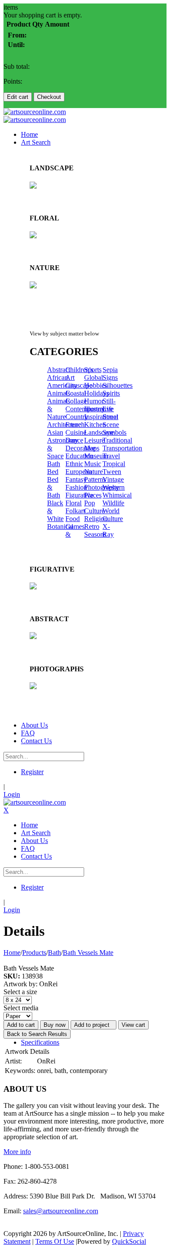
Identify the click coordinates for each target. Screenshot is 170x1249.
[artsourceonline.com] (34, 111)
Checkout (49, 97)
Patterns (95, 479)
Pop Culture (94, 506)
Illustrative (98, 409)
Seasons (95, 534)
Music (92, 463)
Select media (20, 1008)
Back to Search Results (37, 1034)
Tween (111, 471)
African (57, 377)
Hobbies (95, 385)
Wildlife (113, 503)
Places (93, 495)
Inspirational (101, 416)
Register (32, 771)
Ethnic (74, 463)
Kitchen (95, 424)
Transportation (122, 448)
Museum (96, 456)
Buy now (54, 1025)
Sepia (110, 369)
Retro (91, 526)
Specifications (40, 1042)
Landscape (99, 432)
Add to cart (21, 1025)
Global (93, 377)
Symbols (114, 432)
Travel (111, 456)
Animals (58, 393)
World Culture (112, 514)
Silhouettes (117, 385)
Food (72, 518)
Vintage (113, 479)
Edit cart (17, 97)
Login (11, 794)
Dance (74, 440)
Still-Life (109, 405)
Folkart (75, 510)
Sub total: (16, 66)
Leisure (94, 440)
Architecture (64, 424)
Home (11, 952)
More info (17, 1151)
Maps (91, 448)
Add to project (93, 1025)
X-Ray (108, 530)
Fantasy (76, 479)
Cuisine (75, 432)
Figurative (79, 495)
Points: (12, 81)
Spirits (111, 393)
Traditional (117, 440)
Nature (93, 471)
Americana (62, 385)
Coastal (75, 393)
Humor (94, 401)
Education (79, 456)
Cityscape (78, 385)
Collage (76, 401)
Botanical (60, 526)
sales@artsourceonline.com (60, 1211)
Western (113, 487)
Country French (76, 420)
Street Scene (110, 420)
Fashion (76, 487)
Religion (96, 518)
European (78, 471)
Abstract (58, 369)
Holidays (96, 393)
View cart (133, 1025)
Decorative (80, 448)
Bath (53, 463)
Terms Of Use (54, 1241)
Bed (52, 471)
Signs (110, 377)
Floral (73, 503)
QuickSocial (129, 1241)
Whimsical (117, 495)
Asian (55, 432)
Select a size (20, 991)
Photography (101, 487)
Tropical (113, 463)
